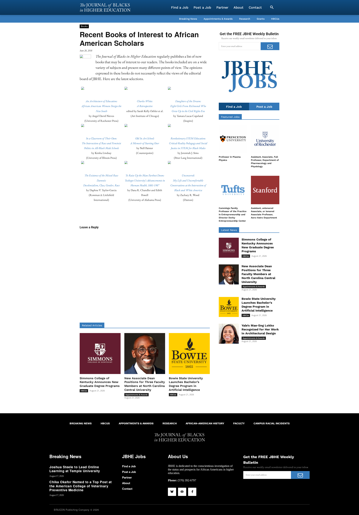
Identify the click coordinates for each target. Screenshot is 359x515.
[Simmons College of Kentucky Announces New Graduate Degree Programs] (100, 353)
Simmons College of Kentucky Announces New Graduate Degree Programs (100, 382)
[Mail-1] (182, 492)
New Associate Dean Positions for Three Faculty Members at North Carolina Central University (144, 384)
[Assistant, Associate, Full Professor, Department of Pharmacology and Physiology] (265, 139)
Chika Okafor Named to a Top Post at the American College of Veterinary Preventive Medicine (80, 485)
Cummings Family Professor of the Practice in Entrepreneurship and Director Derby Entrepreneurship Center (232, 214)
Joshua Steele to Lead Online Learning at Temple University (74, 469)
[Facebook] (192, 492)
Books (84, 26)
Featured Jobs (230, 116)
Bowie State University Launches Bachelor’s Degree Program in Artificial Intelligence (186, 384)
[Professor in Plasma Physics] (233, 139)
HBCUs (84, 390)
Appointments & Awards (136, 394)
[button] (271, 7)
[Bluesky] (172, 492)
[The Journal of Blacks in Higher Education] (105, 7)
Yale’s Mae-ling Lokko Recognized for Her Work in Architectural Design (260, 329)
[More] (173, 213)
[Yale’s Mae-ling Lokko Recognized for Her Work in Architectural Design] (229, 334)
